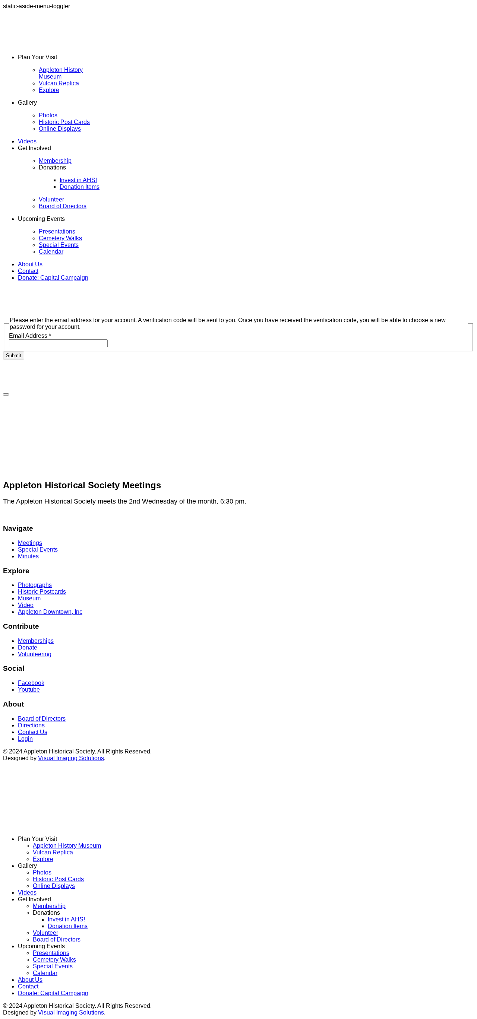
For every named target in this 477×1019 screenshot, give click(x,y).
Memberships (36, 641)
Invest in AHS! (78, 180)
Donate (27, 647)
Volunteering (34, 654)
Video (26, 605)
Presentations (57, 231)
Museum (29, 598)
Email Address (30, 336)
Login (25, 739)
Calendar (51, 251)
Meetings (30, 543)
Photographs (35, 585)
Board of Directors (62, 206)
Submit (13, 355)
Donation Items (79, 187)
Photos (48, 115)
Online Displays (60, 129)
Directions (31, 725)
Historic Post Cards (64, 122)
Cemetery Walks (60, 238)
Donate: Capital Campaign (53, 277)
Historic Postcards (42, 591)
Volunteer (51, 199)
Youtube (29, 689)
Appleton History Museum (61, 73)
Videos (27, 141)
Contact (28, 271)
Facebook (31, 683)
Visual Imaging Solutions (71, 758)
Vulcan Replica (59, 83)
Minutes (28, 556)
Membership (55, 161)
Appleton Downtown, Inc (50, 612)
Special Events (59, 245)
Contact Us (32, 732)
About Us (30, 264)
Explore (49, 90)
